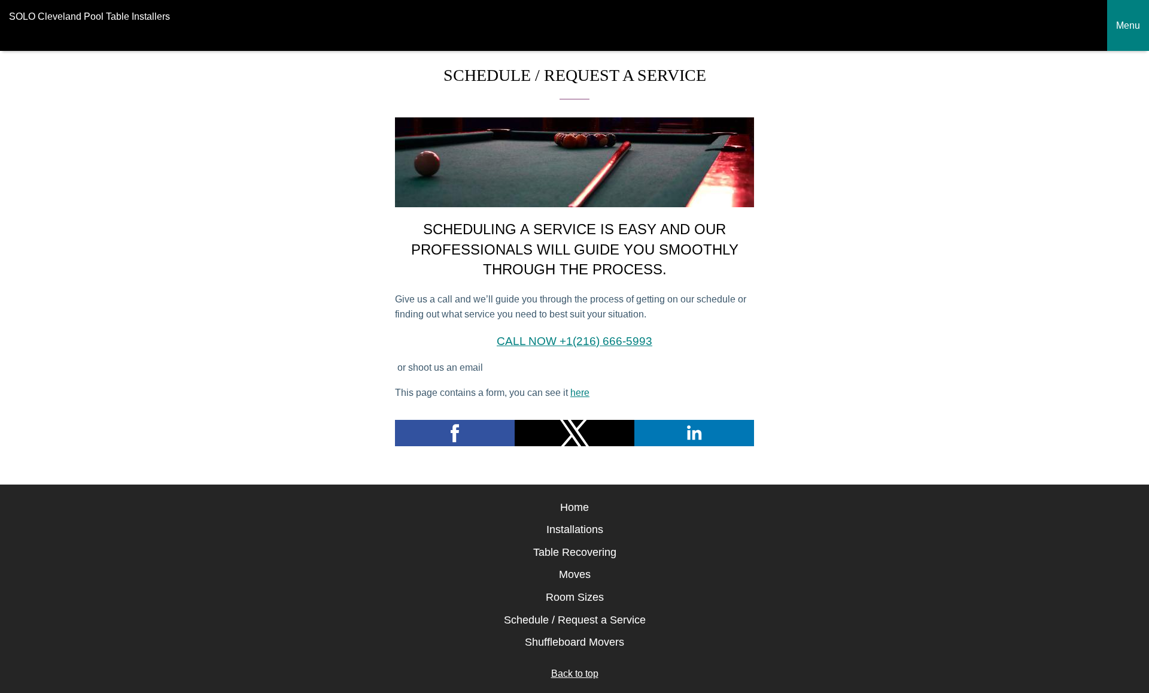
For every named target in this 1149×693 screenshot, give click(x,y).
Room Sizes (575, 597)
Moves (575, 574)
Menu (1128, 25)
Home (574, 507)
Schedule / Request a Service (575, 620)
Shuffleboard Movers (574, 642)
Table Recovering (574, 552)
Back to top (574, 673)
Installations (574, 529)
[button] (455, 433)
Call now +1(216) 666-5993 (574, 341)
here (579, 393)
